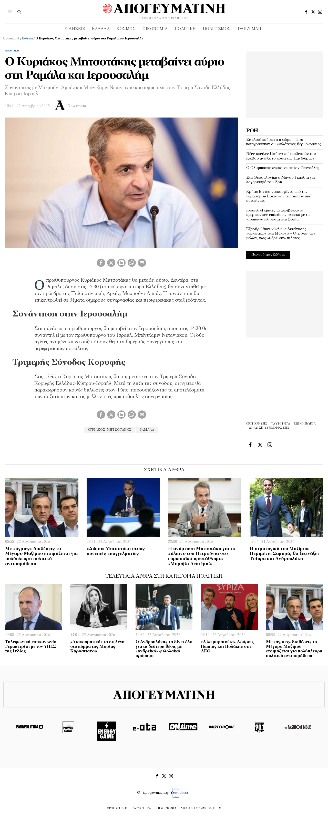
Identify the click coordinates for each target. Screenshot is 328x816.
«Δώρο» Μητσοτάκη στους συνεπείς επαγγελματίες (116, 551)
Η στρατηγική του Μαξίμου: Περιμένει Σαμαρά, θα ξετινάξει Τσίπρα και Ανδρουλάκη (284, 554)
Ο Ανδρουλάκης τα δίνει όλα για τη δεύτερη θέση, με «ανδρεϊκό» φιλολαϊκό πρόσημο (164, 649)
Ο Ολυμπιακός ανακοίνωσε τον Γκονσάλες (282, 168)
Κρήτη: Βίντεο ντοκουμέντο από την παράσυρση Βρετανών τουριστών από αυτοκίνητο (278, 196)
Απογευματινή (11, 38)
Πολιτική (27, 38)
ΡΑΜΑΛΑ (147, 429)
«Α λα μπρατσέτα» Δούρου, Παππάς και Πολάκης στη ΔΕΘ (227, 646)
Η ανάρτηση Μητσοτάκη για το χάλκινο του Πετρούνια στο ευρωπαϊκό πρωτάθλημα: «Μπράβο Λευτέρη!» (201, 556)
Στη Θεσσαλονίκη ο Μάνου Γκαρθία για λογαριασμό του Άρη (280, 180)
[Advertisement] (284, 83)
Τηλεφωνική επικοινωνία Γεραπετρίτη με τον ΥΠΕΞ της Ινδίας (30, 646)
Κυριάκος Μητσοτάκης (110, 429)
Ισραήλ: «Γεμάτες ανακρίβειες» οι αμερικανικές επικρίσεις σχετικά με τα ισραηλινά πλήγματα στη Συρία (278, 214)
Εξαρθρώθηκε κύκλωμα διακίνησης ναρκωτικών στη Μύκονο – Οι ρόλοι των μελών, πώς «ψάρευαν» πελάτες (281, 233)
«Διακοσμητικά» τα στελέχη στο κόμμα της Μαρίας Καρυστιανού (97, 646)
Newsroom (76, 106)
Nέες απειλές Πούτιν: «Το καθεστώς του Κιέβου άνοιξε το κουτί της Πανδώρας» (281, 156)
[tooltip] (306, 12)
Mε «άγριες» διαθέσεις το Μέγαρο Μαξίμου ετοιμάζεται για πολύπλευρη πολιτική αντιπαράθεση (41, 556)
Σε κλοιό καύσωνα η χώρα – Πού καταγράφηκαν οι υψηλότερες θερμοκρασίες (283, 142)
